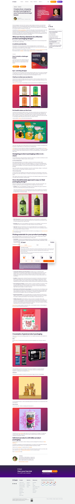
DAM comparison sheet (36, 486)
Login (48, 1)
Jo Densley (22, 19)
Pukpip (20, 118)
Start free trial (53, 1)
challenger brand (32, 50)
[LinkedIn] (52, 26)
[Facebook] (50, 26)
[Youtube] (14, 483)
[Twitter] (48, 26)
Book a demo (60, 1)
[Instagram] (16, 483)
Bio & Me (17, 244)
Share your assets (22, 485)
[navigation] (14, 1)
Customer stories (35, 488)
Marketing (28, 482)
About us (34, 489)
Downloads (34, 482)
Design (28, 486)
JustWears (21, 50)
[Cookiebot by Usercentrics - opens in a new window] (50, 242)
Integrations (21, 488)
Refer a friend (21, 495)
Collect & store (21, 482)
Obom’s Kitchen (21, 433)
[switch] (33, 257)
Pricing (31, 1)
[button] (22, 2)
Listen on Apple (23, 66)
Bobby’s (15, 82)
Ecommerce (28, 485)
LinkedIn (30, 447)
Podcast (34, 485)
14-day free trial (17, 451)
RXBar (17, 340)
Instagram (19, 447)
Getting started (21, 492)
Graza (23, 189)
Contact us (34, 492)
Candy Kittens (14, 305)
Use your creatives (22, 486)
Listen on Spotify (15, 66)
